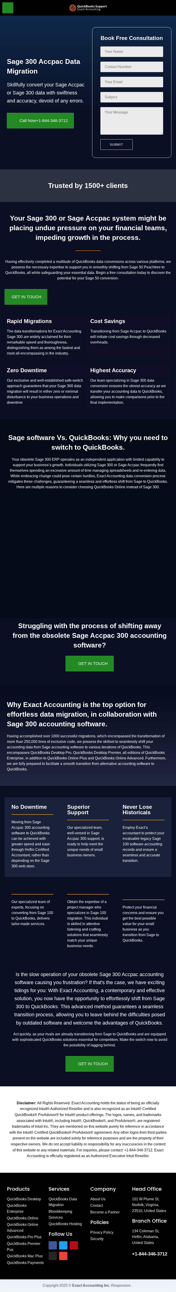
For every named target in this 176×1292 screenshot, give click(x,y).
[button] (150, 8)
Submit (116, 144)
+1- (149, 1253)
